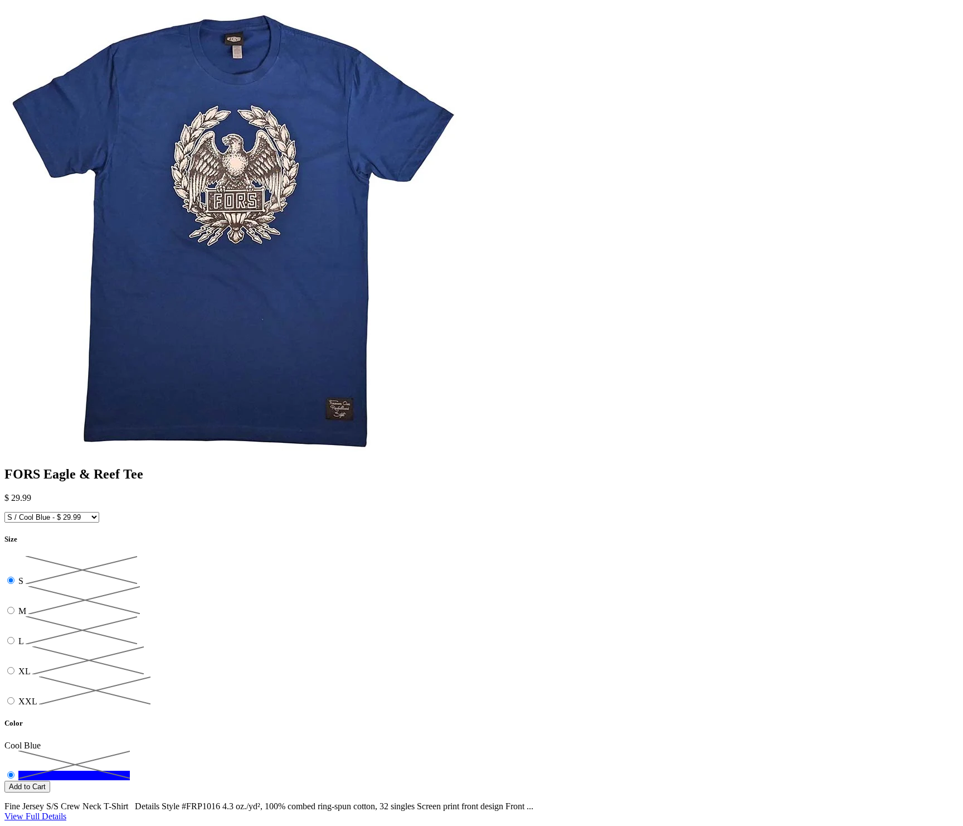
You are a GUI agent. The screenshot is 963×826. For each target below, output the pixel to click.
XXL (28, 701)
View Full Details (35, 816)
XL (25, 671)
